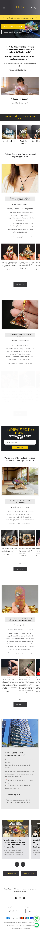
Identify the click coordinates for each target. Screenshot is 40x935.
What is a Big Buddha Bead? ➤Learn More (20, 501)
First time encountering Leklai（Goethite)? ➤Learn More (20, 199)
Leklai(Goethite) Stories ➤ (13, 32)
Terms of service (20, 925)
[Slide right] (24, 279)
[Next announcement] (36, 18)
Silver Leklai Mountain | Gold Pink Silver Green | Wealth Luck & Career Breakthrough (9, 550)
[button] (4, 7)
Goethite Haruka (12, 922)
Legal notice (27, 928)
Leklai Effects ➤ (11, 873)
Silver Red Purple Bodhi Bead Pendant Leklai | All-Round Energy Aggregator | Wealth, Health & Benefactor (9, 265)
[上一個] (17, 864)
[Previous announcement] (3, 18)
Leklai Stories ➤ (28, 873)
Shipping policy (30, 925)
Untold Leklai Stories (19, 103)
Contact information (17, 928)
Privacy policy (11, 925)
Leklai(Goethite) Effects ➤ (13, 26)
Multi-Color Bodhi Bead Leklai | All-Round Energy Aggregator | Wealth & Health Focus (27, 264)
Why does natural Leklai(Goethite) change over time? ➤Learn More (20, 619)
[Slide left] (16, 279)
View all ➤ (20, 284)
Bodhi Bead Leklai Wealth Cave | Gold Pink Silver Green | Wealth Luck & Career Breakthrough (27, 551)
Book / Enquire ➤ (14, 794)
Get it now (20, 447)
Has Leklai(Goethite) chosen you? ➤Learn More (20, 335)
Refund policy (32, 922)
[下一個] (23, 864)
